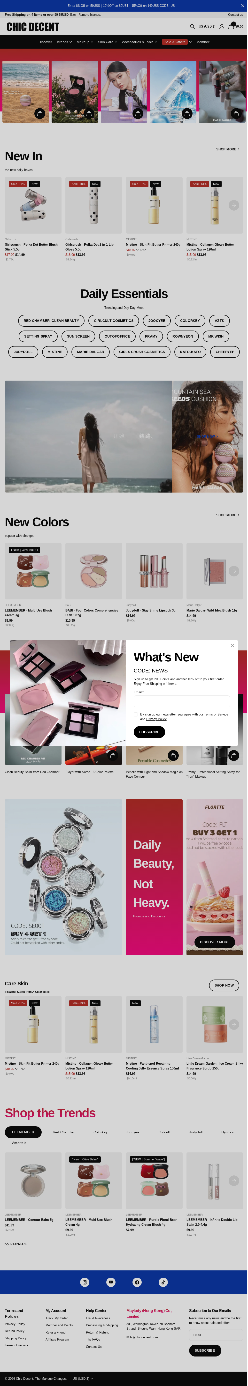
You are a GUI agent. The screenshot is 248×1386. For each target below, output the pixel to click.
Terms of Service (216, 714)
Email (139, 692)
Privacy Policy (156, 719)
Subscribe (149, 732)
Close (232, 645)
